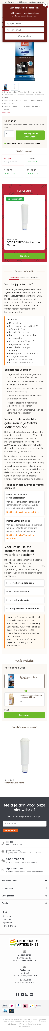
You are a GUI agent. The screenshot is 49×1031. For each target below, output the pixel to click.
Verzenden (24, 36)
